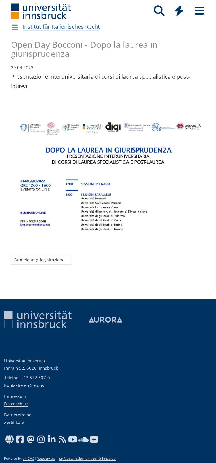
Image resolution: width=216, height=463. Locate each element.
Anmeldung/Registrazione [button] (41, 259)
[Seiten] (199, 10)
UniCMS (28, 458)
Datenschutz (16, 404)
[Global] (179, 11)
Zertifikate (14, 422)
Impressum (15, 396)
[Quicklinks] (179, 10)
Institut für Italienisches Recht (61, 26)
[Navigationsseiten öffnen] (15, 27)
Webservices (46, 458)
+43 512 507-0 (35, 377)
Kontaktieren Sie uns (24, 385)
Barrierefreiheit (19, 414)
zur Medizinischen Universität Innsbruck (87, 458)
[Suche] (159, 10)
